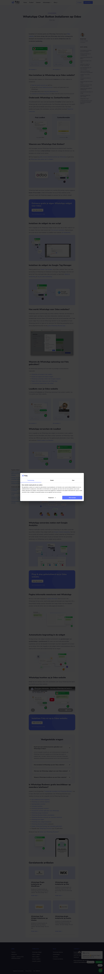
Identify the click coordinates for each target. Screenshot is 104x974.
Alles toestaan (72, 497)
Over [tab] (73, 480)
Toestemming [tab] (30, 480)
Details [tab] (52, 480)
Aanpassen (51, 497)
